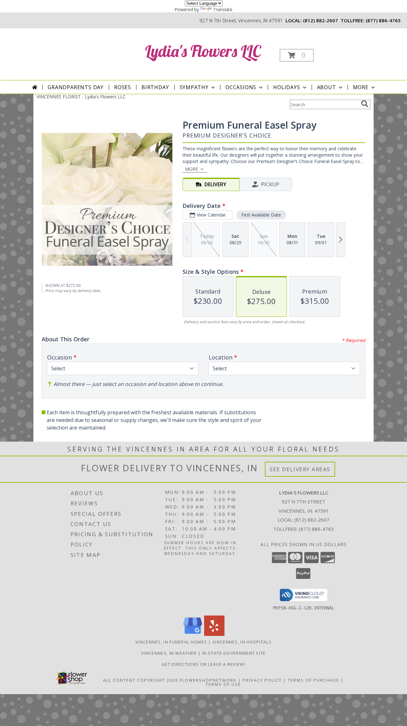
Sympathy (194, 87)
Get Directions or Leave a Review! (203, 664)
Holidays (286, 87)
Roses (122, 87)
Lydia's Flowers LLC (203, 51)
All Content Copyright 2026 (140, 680)
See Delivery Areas (300, 469)
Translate (222, 9)
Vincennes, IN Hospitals (242, 642)
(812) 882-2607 (320, 20)
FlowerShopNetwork (208, 680)
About (326, 87)
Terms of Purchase (313, 680)
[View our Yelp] (214, 634)
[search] (364, 104)
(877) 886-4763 (383, 20)
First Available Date (261, 215)
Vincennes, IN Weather (169, 653)
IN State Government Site (234, 653)
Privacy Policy (262, 680)
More (361, 87)
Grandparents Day (76, 87)
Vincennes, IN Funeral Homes (171, 642)
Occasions (240, 87)
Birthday (155, 87)
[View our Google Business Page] (193, 634)
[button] (297, 55)
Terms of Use (223, 684)
